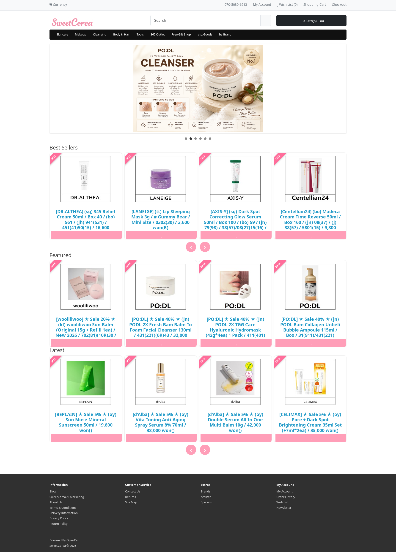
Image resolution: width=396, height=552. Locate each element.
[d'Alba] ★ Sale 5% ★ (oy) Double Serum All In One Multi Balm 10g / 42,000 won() (235, 422)
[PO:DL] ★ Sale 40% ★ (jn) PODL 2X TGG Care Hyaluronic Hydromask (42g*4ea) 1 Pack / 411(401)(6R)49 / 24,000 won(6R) (235, 330)
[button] (50, 457)
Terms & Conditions (63, 508)
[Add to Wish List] (87, 235)
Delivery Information (64, 513)
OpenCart (73, 540)
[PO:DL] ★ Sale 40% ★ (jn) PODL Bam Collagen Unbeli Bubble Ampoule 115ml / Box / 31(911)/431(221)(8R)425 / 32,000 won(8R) (310, 330)
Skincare (62, 34)
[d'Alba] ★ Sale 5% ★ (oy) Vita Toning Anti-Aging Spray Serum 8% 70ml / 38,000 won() (160, 422)
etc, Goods (205, 34)
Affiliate (206, 497)
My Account (284, 491)
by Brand (225, 34)
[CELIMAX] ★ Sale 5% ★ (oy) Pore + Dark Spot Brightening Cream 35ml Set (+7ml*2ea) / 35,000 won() (310, 422)
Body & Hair (121, 34)
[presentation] (191, 247)
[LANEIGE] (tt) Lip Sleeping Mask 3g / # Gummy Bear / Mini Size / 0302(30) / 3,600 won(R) (160, 219)
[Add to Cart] (62, 235)
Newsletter (283, 508)
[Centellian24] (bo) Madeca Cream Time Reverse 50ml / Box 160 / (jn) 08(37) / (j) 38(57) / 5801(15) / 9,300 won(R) (310, 222)
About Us (56, 502)
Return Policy (59, 524)
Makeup (80, 34)
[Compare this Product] (111, 235)
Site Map (131, 502)
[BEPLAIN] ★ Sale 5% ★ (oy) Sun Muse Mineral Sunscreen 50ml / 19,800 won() (85, 422)
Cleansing (99, 34)
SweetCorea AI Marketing (67, 497)
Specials (206, 502)
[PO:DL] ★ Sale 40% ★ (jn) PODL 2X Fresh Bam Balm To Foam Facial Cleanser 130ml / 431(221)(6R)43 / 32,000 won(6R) (160, 330)
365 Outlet (158, 34)
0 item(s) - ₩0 (313, 20)
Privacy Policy (59, 518)
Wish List (282, 502)
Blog (53, 491)
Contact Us (132, 491)
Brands (205, 491)
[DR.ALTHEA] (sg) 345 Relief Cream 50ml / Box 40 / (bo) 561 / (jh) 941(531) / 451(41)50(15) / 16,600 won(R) (86, 222)
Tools (140, 34)
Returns (130, 497)
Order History (285, 497)
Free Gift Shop (181, 34)
